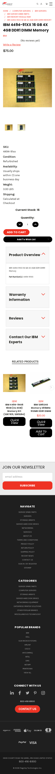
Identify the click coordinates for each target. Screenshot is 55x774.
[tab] (27, 255)
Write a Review (12, 44)
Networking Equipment (27, 602)
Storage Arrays (27, 520)
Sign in (21, 564)
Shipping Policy (28, 552)
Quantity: (27, 218)
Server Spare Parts (27, 512)
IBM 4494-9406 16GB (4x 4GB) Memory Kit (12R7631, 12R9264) (14, 409)
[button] (27, 709)
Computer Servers (27, 590)
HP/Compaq (27, 653)
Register (33, 564)
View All (27, 673)
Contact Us (27, 560)
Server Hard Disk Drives (27, 524)
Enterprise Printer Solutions (27, 606)
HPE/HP (27, 645)
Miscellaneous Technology (28, 614)
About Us (27, 536)
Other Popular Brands (27, 610)
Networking (27, 528)
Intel (27, 657)
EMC (27, 661)
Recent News (27, 556)
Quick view (14, 421)
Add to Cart (41, 432)
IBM (27, 633)
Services (27, 532)
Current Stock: (27, 210)
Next (51, 387)
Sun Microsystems (27, 641)
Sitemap (27, 568)
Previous (3, 387)
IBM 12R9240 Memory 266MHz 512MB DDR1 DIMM (41, 408)
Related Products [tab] (25, 361)
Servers (27, 516)
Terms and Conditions (27, 540)
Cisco (27, 649)
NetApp (27, 665)
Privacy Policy (27, 544)
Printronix (28, 669)
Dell (27, 637)
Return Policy (27, 548)
